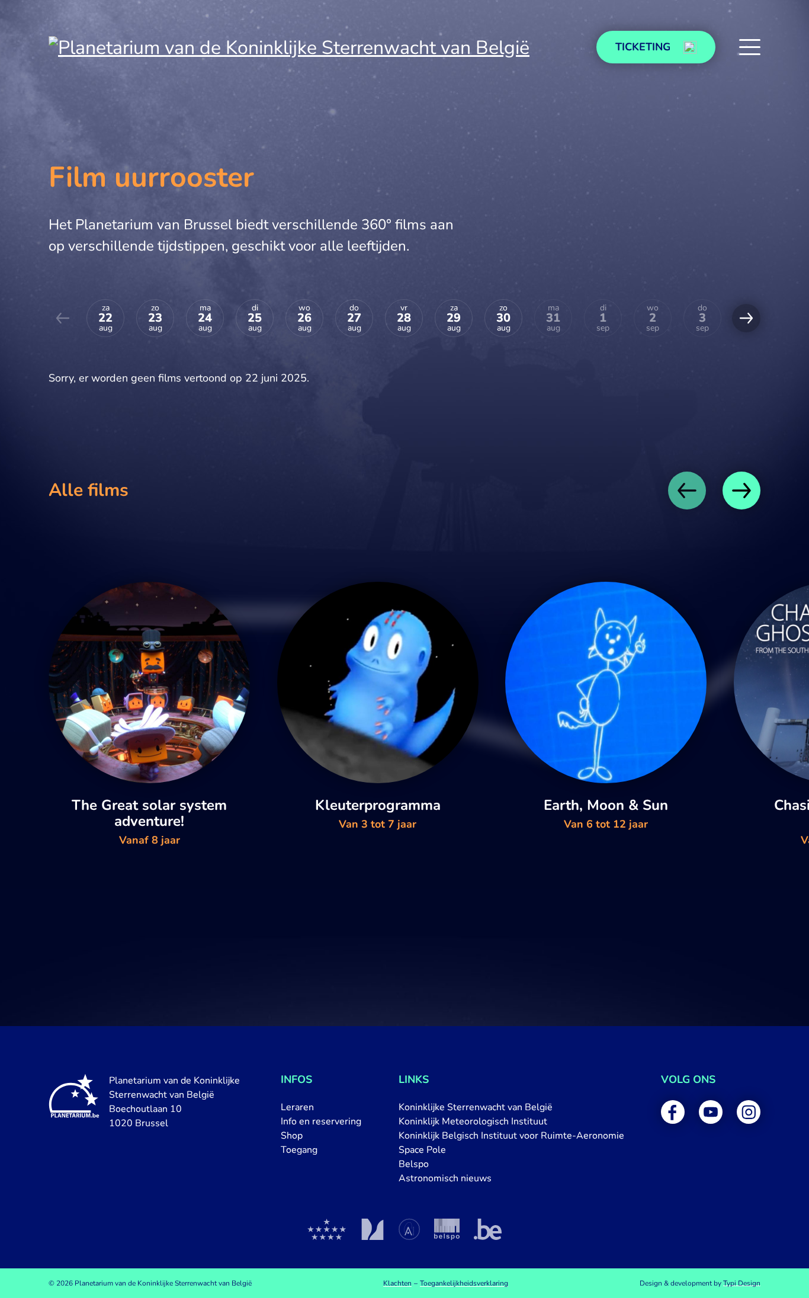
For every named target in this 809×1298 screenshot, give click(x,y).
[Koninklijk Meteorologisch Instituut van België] (372, 1229)
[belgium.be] (488, 1229)
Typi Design (741, 1283)
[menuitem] (321, 1107)
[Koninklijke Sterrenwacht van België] (326, 1229)
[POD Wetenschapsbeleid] (447, 1229)
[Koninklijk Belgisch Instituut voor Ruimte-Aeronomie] (409, 1229)
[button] (749, 47)
